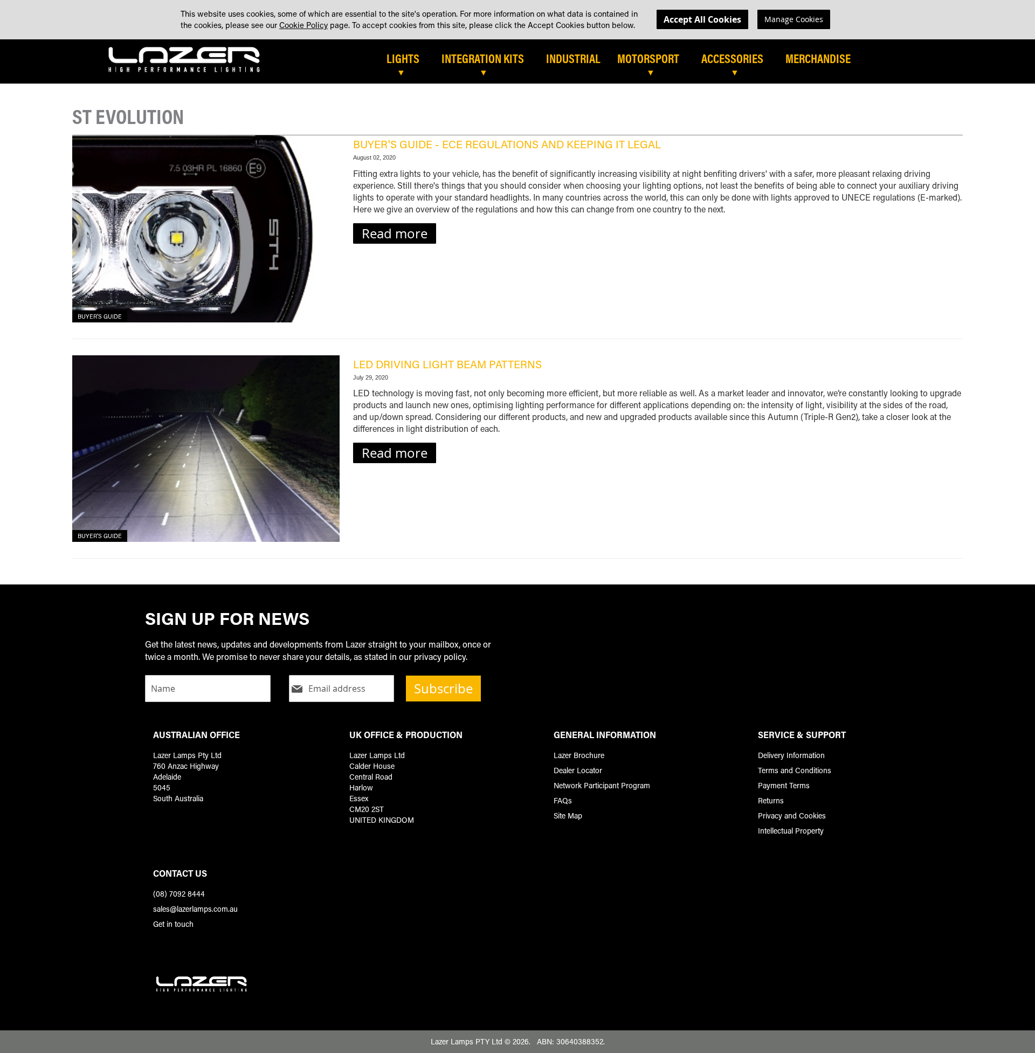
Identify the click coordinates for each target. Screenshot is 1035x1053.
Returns (771, 800)
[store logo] (184, 59)
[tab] (559, 63)
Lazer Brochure (579, 755)
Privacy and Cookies (792, 815)
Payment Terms (784, 785)
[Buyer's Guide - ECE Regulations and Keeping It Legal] (205, 228)
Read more (394, 233)
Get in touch (173, 924)
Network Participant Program (602, 785)
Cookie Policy (303, 24)
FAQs (563, 800)
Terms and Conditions (794, 770)
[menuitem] (408, 59)
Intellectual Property (791, 830)
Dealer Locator (578, 770)
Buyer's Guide (100, 316)
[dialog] (517, 19)
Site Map (568, 815)
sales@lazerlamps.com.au (195, 909)
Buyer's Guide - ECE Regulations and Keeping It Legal (507, 144)
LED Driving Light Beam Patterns (447, 364)
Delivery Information (791, 755)
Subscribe (443, 688)
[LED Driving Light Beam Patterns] (205, 448)
